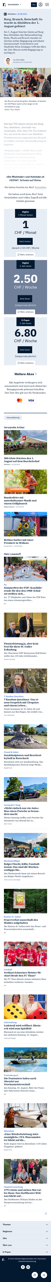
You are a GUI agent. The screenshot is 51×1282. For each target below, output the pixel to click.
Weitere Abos (24, 374)
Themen (7, 1224)
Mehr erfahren (27, 254)
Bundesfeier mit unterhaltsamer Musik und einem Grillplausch (20, 500)
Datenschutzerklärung (27, 1261)
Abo (34, 4)
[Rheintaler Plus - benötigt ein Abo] (5, 14)
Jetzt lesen (25, 298)
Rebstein (7, 464)
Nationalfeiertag (13, 417)
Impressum (41, 1259)
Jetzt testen (25, 241)
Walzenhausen (9, 507)
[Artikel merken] (34, 1275)
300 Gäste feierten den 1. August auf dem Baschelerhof (21, 460)
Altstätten (12, 14)
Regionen (7, 1231)
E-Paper (7, 1252)
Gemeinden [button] (13, 4)
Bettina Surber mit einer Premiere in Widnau (18, 541)
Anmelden (40, 187)
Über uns (7, 1245)
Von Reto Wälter (19, 60)
